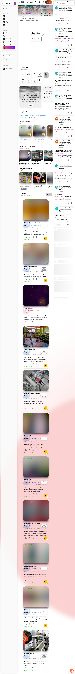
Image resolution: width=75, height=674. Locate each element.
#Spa (34, 234)
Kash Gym (23, 117)
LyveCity (22, 115)
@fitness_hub (27, 618)
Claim (30, 105)
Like (50, 15)
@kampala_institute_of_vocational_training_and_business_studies (64, 154)
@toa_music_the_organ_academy (62, 175)
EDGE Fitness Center (39, 138)
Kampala (32, 115)
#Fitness (33, 448)
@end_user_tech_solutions (60, 38)
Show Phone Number (49, 93)
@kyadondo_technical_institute (61, 129)
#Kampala (38, 448)
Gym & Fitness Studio (41, 115)
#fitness (39, 276)
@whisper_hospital (59, 218)
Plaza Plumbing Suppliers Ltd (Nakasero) (38, 185)
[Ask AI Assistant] (72, 671)
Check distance (24, 141)
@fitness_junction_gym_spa (31, 231)
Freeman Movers (24, 185)
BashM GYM (23, 138)
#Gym (30, 234)
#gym (32, 491)
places (26, 115)
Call (42, 15)
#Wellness (38, 234)
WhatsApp (46, 15)
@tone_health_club (29, 358)
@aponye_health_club (35, 574)
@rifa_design (64, 18)
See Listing (58, 23)
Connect (48, 2)
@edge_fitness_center (39, 275)
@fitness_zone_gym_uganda (31, 401)
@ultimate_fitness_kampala (31, 531)
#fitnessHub (35, 621)
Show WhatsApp (48, 98)
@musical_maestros (59, 196)
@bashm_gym (27, 488)
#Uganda (43, 276)
